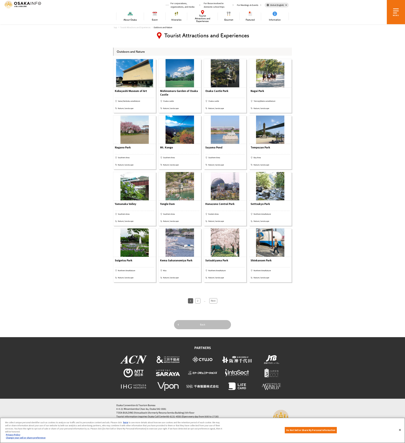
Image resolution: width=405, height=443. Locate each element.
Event (155, 20)
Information (275, 20)
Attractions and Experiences (202, 18)
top (115, 27)
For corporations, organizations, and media (182, 5)
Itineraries (176, 20)
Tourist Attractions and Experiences (135, 27)
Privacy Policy (13, 434)
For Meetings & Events (247, 4)
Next (213, 300)
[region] (202, 430)
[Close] (399, 429)
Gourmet (228, 20)
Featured (250, 20)
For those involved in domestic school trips (214, 5)
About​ (130, 20)
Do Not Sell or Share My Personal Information (310, 430)
